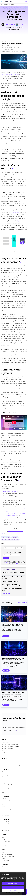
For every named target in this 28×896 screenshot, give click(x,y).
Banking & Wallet (6, 801)
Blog (3, 852)
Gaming (3, 780)
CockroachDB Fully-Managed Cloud (10, 744)
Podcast (3, 839)
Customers (4, 761)
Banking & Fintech (6, 774)
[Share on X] (6, 548)
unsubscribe (7, 562)
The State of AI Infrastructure (10, 581)
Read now (5, 636)
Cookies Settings (13, 890)
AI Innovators (5, 772)
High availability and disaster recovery (11, 765)
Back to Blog (11, 4)
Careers (3, 869)
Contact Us (4, 871)
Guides (3, 858)
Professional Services (7, 841)
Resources (6, 4)
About (3, 867)
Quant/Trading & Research (8, 788)
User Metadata (5, 815)
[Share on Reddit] (21, 548)
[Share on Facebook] (10, 548)
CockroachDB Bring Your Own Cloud (10, 746)
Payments (4, 811)
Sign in (3, 754)
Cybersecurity (5, 776)
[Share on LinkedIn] (13, 548)
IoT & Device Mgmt (6, 807)
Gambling (4, 778)
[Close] (24, 874)
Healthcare (4, 782)
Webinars (4, 845)
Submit (5, 558)
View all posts (21, 602)
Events (3, 837)
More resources (6, 593)
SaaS (3, 792)
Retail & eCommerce (7, 790)
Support (4, 843)
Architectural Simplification (8, 824)
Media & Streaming (6, 786)
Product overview (6, 742)
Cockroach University (7, 854)
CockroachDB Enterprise (7, 748)
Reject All (13, 887)
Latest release (5, 750)
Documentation (5, 830)
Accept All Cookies (12, 883)
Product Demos (5, 860)
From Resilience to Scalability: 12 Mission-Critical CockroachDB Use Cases (13, 573)
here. (17, 563)
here (17, 730)
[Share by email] (17, 548)
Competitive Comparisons (8, 856)
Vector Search (5, 799)
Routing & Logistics (6, 813)
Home (2, 4)
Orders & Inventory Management (9, 809)
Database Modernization (7, 763)
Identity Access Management (8, 805)
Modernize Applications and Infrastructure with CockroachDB (11, 585)
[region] (13, 883)
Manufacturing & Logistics (8, 784)
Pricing (3, 752)
